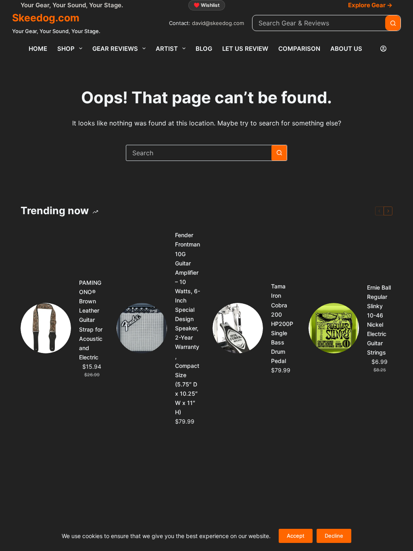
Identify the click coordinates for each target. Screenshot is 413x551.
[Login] (383, 49)
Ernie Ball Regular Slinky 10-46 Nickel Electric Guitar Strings (379, 320)
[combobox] (318, 23)
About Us (346, 48)
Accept (296, 535)
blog (204, 48)
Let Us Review (245, 48)
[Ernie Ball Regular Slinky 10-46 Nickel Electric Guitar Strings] (334, 328)
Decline (334, 535)
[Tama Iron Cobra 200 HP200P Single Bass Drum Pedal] (238, 328)
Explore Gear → (370, 5)
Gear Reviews (115, 48)
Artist (167, 48)
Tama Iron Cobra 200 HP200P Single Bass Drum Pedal (282, 323)
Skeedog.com (45, 18)
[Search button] (392, 23)
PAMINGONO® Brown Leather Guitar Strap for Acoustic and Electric (90, 320)
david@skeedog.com (218, 23)
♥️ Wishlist (207, 5)
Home (38, 48)
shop (66, 48)
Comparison (299, 48)
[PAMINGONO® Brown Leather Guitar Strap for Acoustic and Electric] (46, 328)
